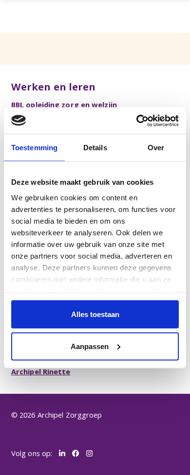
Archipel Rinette (41, 371)
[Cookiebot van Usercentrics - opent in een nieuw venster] (137, 120)
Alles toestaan (95, 314)
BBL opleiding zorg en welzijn (64, 104)
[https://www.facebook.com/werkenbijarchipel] (75, 453)
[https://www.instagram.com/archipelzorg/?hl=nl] (89, 453)
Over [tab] (156, 147)
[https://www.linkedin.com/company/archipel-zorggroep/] (62, 453)
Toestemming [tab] (34, 147)
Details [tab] (95, 147)
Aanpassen (90, 346)
